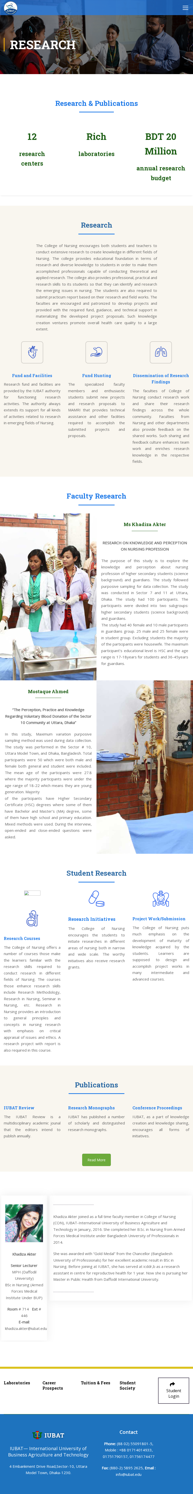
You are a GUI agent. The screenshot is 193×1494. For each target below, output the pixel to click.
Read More (96, 1159)
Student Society (128, 1385)
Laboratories (17, 1382)
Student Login (173, 1393)
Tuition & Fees (95, 1382)
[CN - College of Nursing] (11, 8)
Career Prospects (52, 1385)
